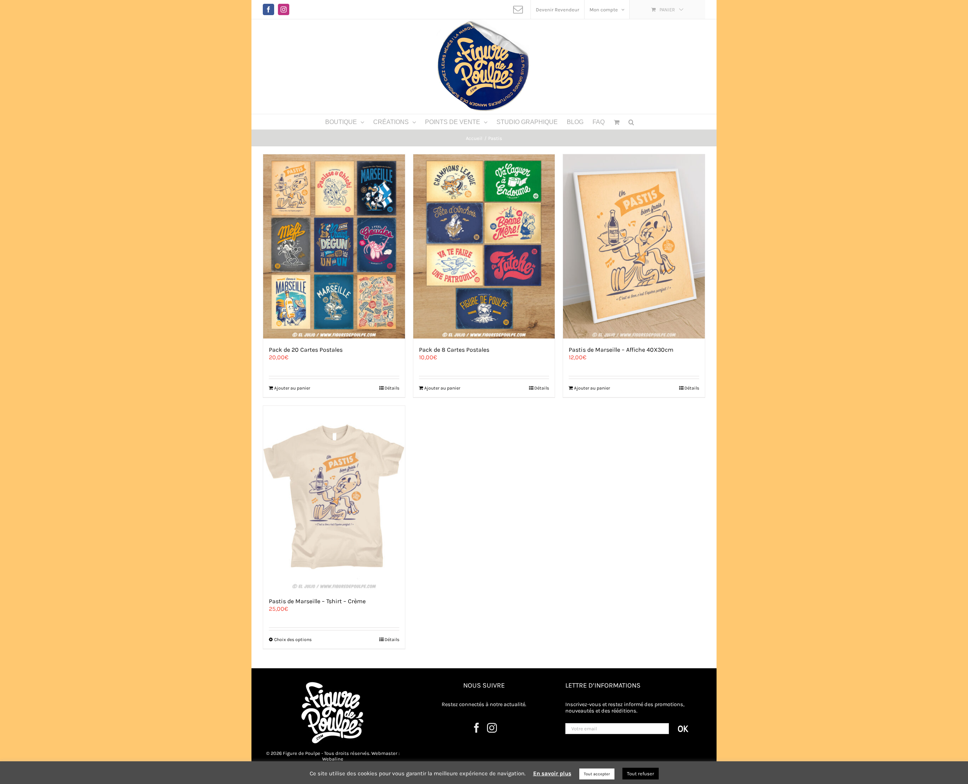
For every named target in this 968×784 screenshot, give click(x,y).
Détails (392, 388)
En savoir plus (552, 773)
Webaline (332, 759)
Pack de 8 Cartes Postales (454, 349)
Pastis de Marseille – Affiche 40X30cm (621, 349)
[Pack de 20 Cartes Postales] (334, 246)
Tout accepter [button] (597, 774)
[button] (631, 121)
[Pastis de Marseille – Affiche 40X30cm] (634, 246)
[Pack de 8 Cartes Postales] (484, 246)
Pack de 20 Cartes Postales (306, 349)
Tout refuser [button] (640, 773)
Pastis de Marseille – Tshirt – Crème (317, 601)
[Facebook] (476, 728)
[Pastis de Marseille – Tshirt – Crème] (334, 498)
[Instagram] (492, 728)
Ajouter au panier (292, 388)
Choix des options (293, 639)
